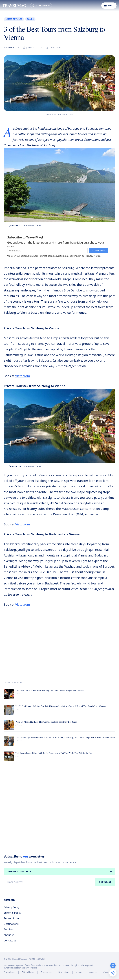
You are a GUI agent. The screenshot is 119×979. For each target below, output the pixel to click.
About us (9, 935)
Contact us (10, 940)
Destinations (11, 924)
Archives (9, 929)
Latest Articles (14, 19)
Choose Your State (19, 871)
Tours (30, 19)
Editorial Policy (12, 912)
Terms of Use (11, 918)
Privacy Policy (12, 907)
